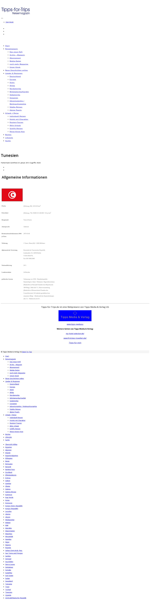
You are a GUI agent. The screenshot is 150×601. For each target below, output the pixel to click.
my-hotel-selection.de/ (75, 333)
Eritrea (7, 478)
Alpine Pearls (16, 110)
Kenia (7, 500)
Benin (7, 461)
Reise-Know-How (17, 131)
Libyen (7, 517)
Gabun (7, 480)
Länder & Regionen (14, 73)
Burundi (8, 467)
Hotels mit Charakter (19, 119)
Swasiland (9, 581)
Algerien (8, 450)
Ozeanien (14, 98)
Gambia (8, 483)
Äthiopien (8, 458)
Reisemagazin (11, 49)
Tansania (8, 584)
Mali (6, 525)
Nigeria (8, 545)
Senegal (8, 559)
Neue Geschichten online (16, 70)
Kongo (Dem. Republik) (14, 506)
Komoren (8, 503)
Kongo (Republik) (11, 508)
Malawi (7, 522)
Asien (12, 82)
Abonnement (15, 58)
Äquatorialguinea (11, 455)
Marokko (8, 528)
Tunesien (8, 592)
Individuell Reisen (18, 116)
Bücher (8, 135)
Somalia (8, 570)
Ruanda (8, 547)
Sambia (8, 556)
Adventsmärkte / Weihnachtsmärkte (23, 406)
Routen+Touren (16, 122)
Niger (7, 542)
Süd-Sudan (9, 575)
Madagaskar (9, 520)
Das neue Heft (16, 52)
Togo (7, 587)
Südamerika (15, 95)
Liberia (7, 514)
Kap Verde (9, 497)
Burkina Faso (10, 469)
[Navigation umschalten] (2, 18)
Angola (7, 453)
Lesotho (8, 511)
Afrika (12, 85)
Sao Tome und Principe (14, 553)
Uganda (8, 595)
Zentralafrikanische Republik (15, 598)
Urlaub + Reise (12, 113)
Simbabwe (9, 567)
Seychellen (9, 561)
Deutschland (15, 76)
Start (7, 46)
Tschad (8, 589)
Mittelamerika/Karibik (19, 92)
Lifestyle (9, 138)
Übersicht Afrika (11, 444)
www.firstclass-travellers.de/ (75, 338)
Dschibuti (8, 472)
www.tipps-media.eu (75, 324)
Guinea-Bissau (10, 492)
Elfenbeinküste (10, 475)
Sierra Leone (10, 564)
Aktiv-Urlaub (15, 125)
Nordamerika (15, 89)
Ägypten (8, 447)
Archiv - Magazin (17, 55)
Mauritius (8, 534)
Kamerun (8, 494)
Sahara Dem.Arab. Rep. (13, 550)
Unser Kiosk (15, 67)
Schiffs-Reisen (16, 128)
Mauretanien (10, 531)
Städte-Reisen (16, 107)
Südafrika (8, 573)
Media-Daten (15, 61)
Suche (8, 141)
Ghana (7, 486)
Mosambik (9, 536)
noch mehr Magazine (19, 64)
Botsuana (8, 464)
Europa (13, 79)
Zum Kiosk (9, 22)
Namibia (8, 539)
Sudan (7, 578)
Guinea (7, 489)
